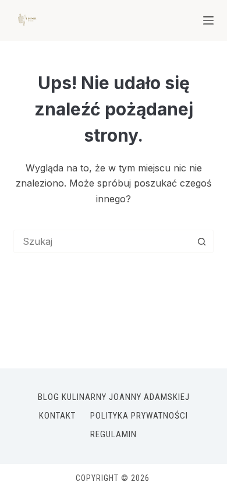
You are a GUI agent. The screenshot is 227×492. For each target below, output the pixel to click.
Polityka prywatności (139, 415)
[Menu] (208, 20)
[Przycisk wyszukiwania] (202, 241)
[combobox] (102, 241)
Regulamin (113, 434)
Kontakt (57, 415)
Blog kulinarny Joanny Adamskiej (114, 397)
